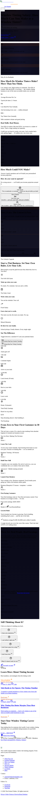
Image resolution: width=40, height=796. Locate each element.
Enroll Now (18, 752)
